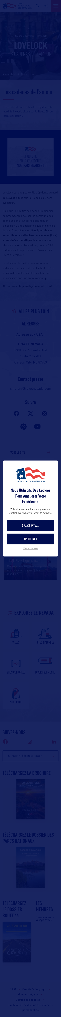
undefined (30, 539)
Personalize (30, 548)
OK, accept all (30, 525)
